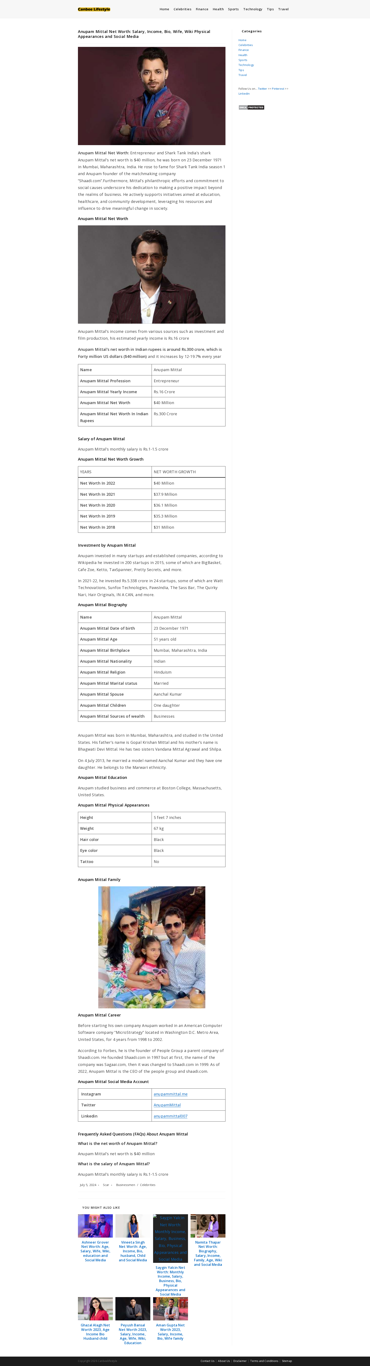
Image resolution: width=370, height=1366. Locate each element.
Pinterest (278, 89)
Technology (246, 65)
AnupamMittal (167, 1104)
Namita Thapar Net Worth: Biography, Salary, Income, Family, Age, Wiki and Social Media (208, 1253)
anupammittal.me (171, 1094)
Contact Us (207, 1361)
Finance (244, 50)
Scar (106, 1185)
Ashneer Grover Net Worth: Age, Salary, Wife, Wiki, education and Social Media (95, 1251)
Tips (241, 70)
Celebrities (147, 1185)
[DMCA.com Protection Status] (251, 107)
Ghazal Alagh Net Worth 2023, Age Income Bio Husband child (95, 1332)
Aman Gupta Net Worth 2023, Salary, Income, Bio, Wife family (170, 1332)
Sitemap (287, 1361)
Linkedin (244, 93)
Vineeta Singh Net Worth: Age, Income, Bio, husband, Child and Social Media (133, 1251)
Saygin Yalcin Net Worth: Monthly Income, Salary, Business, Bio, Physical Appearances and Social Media (170, 1281)
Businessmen (125, 1185)
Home (242, 40)
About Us (224, 1361)
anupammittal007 (170, 1116)
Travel (243, 75)
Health (243, 55)
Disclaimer (240, 1361)
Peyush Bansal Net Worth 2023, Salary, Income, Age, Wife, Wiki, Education (133, 1334)
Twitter (262, 89)
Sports (243, 60)
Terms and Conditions (264, 1361)
